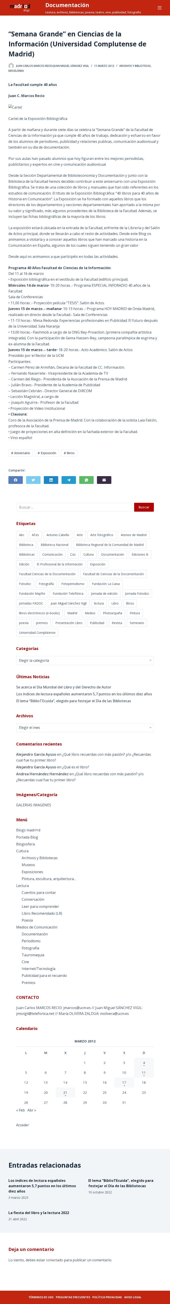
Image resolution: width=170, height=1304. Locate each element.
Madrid (72, 613)
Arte (80, 535)
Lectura (22, 885)
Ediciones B (140, 554)
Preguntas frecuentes (73, 1297)
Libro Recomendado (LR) (42, 913)
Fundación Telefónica (68, 593)
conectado (54, 1260)
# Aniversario (20, 453)
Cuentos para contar (39, 892)
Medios (90, 613)
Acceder (22, 1125)
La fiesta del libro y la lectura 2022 (38, 1212)
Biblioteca (26, 545)
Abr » (31, 1110)
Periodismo (31, 940)
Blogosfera (25, 844)
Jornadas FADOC (31, 603)
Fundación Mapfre (32, 593)
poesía (24, 623)
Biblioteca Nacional (54, 545)
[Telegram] (69, 480)
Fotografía (46, 584)
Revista (117, 623)
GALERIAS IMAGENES (33, 805)
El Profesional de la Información (60, 564)
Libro (115, 603)
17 (124, 1082)
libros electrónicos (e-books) (39, 613)
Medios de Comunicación (36, 927)
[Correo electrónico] (104, 480)
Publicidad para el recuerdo (44, 975)
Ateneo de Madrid (134, 535)
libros (130, 603)
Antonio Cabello (57, 535)
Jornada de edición (104, 593)
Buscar (144, 507)
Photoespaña (112, 613)
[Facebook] (15, 480)
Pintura (135, 613)
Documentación (67, 5)
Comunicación (52, 554)
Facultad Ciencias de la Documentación (47, 574)
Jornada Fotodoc (137, 593)
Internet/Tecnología (38, 968)
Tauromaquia (33, 954)
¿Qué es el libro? (75, 767)
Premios (28, 982)
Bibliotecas (27, 554)
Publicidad (97, 623)
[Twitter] (33, 480)
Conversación (33, 899)
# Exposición (47, 453)
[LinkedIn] (51, 480)
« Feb (20, 1110)
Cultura (88, 554)
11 (144, 1072)
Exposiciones (32, 871)
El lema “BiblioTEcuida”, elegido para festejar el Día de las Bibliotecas (73, 700)
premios (42, 623)
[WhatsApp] (86, 480)
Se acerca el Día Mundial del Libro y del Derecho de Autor (63, 687)
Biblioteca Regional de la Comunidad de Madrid (110, 545)
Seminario (137, 623)
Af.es (35, 535)
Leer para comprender (40, 906)
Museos (28, 864)
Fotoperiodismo (72, 584)
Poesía (27, 920)
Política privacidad (107, 1297)
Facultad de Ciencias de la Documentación (113, 574)
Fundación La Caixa (106, 584)
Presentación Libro (68, 623)
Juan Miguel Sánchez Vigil (69, 603)
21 (65, 1092)
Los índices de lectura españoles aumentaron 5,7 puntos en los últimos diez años (84, 694)
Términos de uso (41, 1297)
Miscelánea (16, 71)
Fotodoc (25, 584)
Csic (73, 554)
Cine (25, 961)
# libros (69, 453)
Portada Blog (27, 837)
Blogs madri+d (28, 830)
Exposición (97, 564)
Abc (21, 535)
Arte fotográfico (101, 535)
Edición (24, 564)
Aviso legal (132, 1297)
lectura (99, 603)
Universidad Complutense (37, 632)
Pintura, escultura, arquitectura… (49, 878)
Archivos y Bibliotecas (135, 66)
